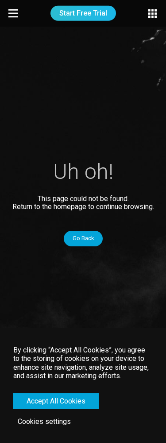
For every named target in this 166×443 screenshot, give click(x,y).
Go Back (83, 238)
